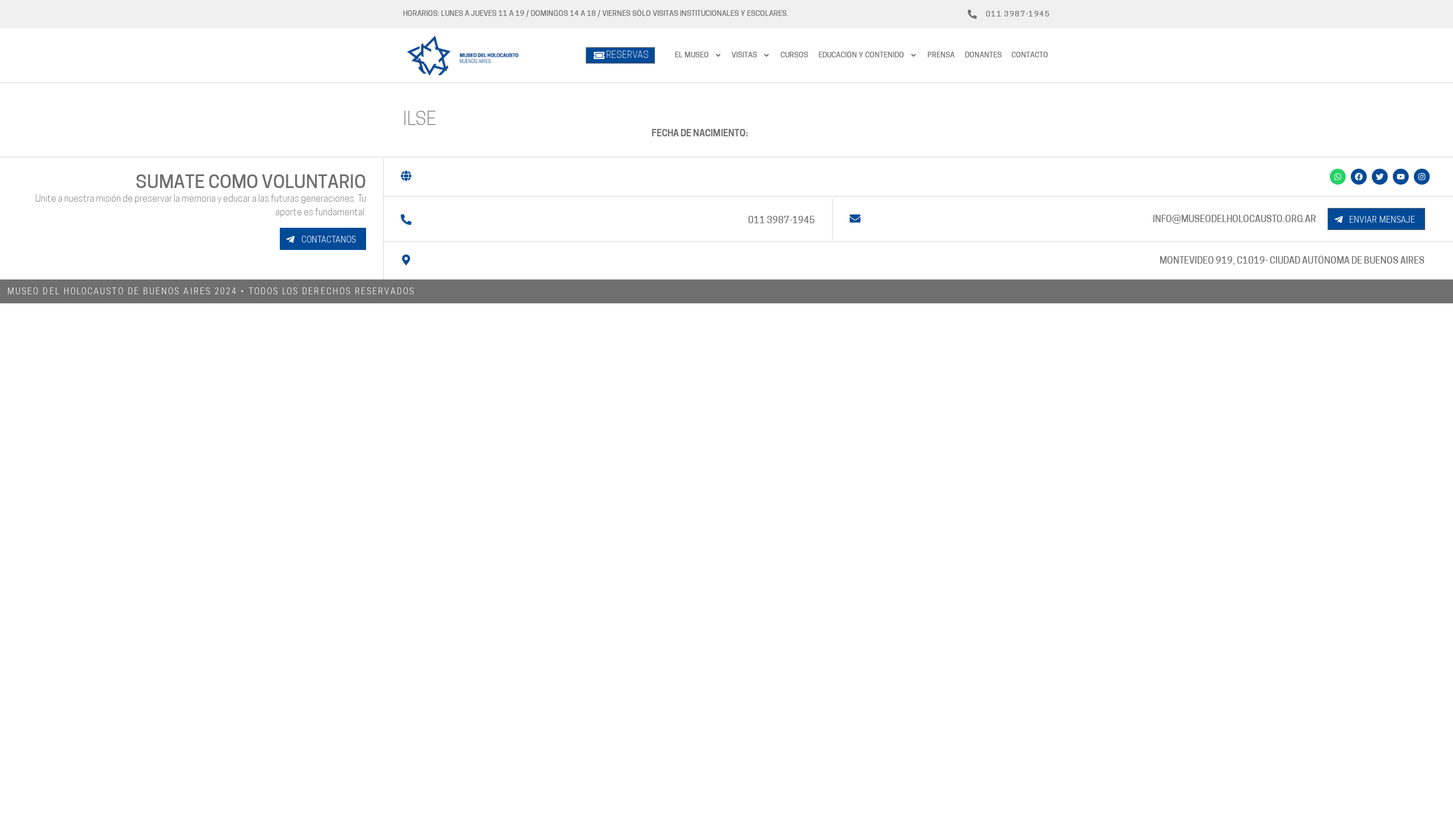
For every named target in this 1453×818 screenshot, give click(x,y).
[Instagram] (1422, 177)
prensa (941, 55)
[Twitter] (1380, 177)
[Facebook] (1359, 177)
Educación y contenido (861, 55)
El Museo (692, 55)
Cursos (794, 55)
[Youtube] (1401, 177)
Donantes (983, 55)
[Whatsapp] (1338, 177)
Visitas (744, 55)
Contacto (1029, 55)
